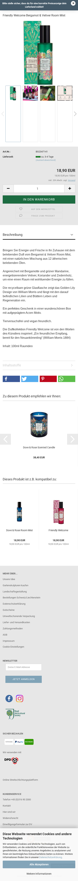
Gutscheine (9, 610)
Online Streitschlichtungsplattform (20, 779)
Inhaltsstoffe (12, 365)
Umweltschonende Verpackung (19, 616)
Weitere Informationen (39, 873)
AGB (5, 634)
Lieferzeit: (8, 156)
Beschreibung (12, 235)
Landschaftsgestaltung (15, 591)
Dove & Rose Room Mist (19, 530)
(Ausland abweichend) (46, 160)
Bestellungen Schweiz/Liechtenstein (21, 597)
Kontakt (7, 805)
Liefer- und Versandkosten (16, 622)
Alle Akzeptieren (39, 864)
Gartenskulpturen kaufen (15, 585)
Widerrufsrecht (10, 818)
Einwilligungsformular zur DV (17, 824)
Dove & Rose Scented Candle (39, 447)
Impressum (9, 641)
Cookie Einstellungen (13, 646)
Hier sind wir (9, 812)
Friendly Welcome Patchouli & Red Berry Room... (58, 530)
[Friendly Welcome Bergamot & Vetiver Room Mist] (39, 52)
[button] (11, 379)
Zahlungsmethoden (13, 628)
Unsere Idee (9, 579)
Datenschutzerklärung (50, 857)
